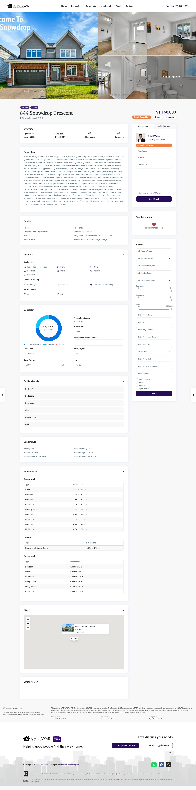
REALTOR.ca (10, 712)
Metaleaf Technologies (69, 765)
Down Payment (29, 360)
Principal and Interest (82, 318)
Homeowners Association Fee (85, 338)
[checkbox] (137, 193)
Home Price (28, 349)
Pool (141, 382)
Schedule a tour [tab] (165, 126)
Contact (129, 6)
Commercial (90, 6)
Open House (144, 389)
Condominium (144, 379)
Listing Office (153, 716)
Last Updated (55, 716)
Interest (77, 360)
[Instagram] (168, 764)
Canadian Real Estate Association (33, 714)
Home (64, 6)
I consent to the (150, 193)
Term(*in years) (80, 349)
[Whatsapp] (154, 764)
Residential (76, 6)
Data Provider (104, 716)
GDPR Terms (156, 193)
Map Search (106, 6)
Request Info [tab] (143, 126)
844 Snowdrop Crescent (85, 626)
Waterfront (143, 385)
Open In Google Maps (141, 117)
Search (154, 393)
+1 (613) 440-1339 (179, 6)
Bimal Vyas (153, 136)
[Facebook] (161, 764)
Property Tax (79, 326)
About (118, 6)
